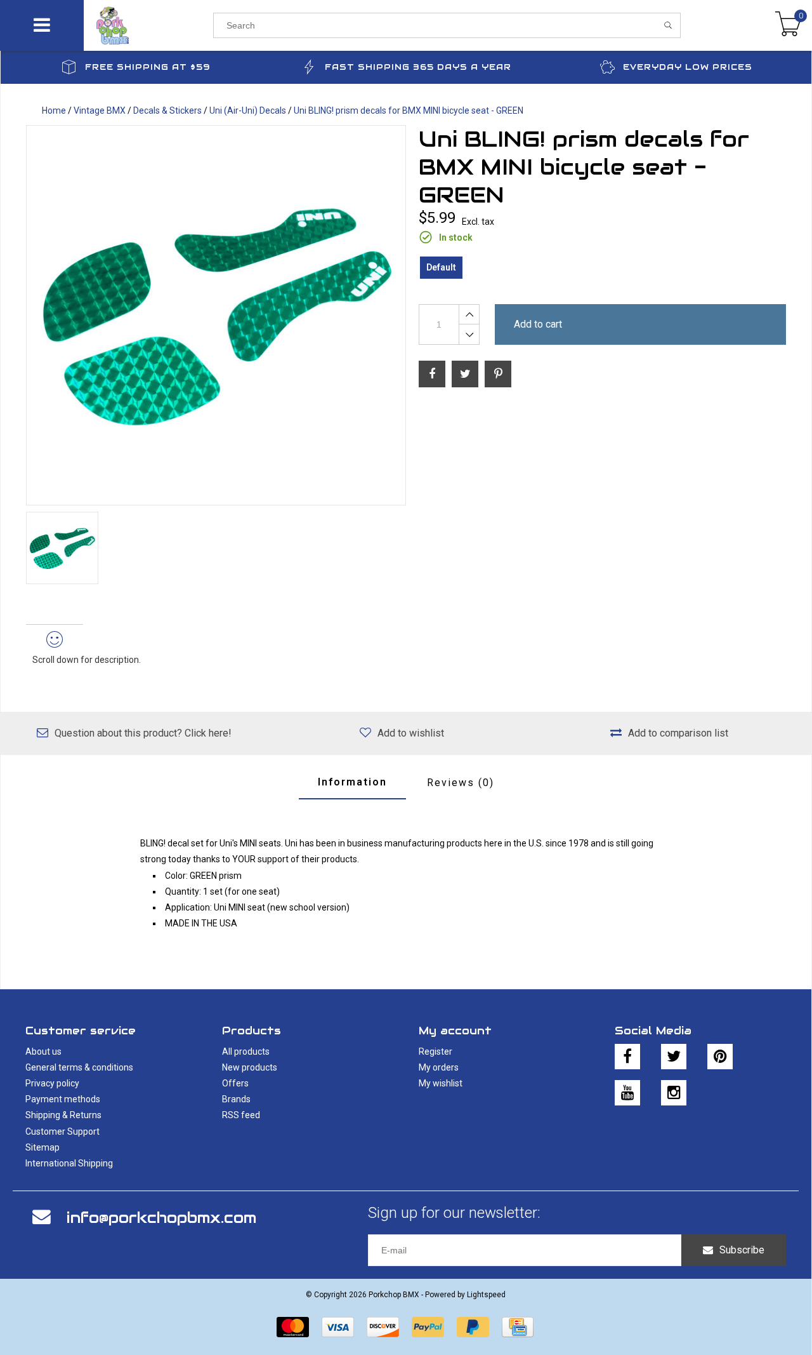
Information (352, 782)
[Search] (668, 25)
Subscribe (741, 1250)
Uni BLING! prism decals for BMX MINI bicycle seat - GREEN (408, 110)
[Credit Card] (518, 1327)
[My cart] (788, 25)
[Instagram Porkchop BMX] (673, 1092)
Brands (236, 1099)
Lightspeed (486, 1294)
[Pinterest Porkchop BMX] (720, 1056)
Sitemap (42, 1147)
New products (249, 1067)
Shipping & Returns (63, 1115)
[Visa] (338, 1327)
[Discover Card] (383, 1327)
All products (246, 1051)
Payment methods (62, 1099)
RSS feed (241, 1115)
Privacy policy (52, 1083)
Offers (235, 1083)
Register (435, 1051)
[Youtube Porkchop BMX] (627, 1092)
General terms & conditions (79, 1067)
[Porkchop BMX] (148, 25)
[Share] (432, 374)
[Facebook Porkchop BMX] (627, 1056)
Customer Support (62, 1131)
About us (43, 1051)
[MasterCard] (293, 1327)
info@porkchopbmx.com (161, 1217)
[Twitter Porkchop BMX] (673, 1056)
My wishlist (440, 1083)
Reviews (460, 783)
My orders (439, 1067)
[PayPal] (428, 1327)
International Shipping (69, 1163)
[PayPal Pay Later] (473, 1327)
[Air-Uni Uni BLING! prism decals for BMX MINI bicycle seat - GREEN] (216, 315)
